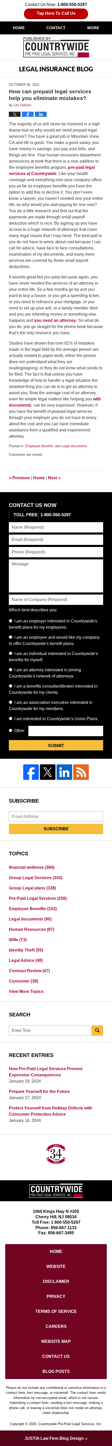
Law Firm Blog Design (54, 1438)
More (93, 28)
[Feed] (81, 772)
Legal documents (74, 446)
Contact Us (56, 1356)
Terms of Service (56, 1311)
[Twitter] (47, 772)
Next (54, 478)
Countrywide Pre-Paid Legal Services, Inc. (70, 1424)
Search (97, 1030)
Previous (19, 478)
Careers (56, 1326)
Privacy (56, 1296)
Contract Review (29, 971)
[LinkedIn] (64, 772)
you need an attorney (55, 320)
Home (19, 28)
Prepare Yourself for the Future (39, 1091)
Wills (18, 940)
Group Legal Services (35, 878)
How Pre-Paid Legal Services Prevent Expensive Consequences (45, 1072)
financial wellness (31, 867)
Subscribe (56, 829)
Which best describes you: (33, 610)
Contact (55, 28)
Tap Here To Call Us (56, 13)
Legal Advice (26, 960)
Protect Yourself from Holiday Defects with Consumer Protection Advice (50, 1111)
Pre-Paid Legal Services (38, 898)
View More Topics (26, 991)
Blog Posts (56, 1371)
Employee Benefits (39, 446)
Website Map (56, 1341)
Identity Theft (26, 950)
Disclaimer (56, 1281)
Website (56, 1266)
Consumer (23, 981)
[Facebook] (31, 772)
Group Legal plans (32, 888)
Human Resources (31, 929)
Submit (56, 745)
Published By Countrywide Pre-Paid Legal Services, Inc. (56, 47)
